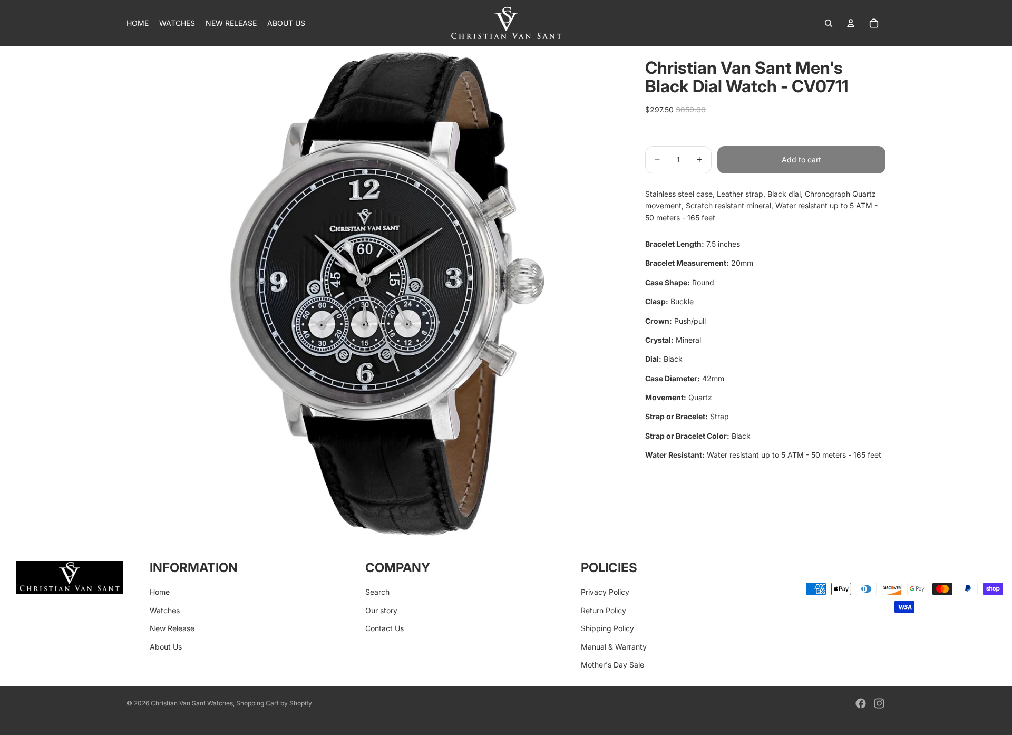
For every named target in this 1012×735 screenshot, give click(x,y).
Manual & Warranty (614, 646)
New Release (172, 628)
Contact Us (384, 628)
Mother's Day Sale (612, 664)
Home (160, 591)
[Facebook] (860, 703)
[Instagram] (879, 703)
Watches (165, 609)
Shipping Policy (607, 628)
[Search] (828, 23)
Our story (381, 609)
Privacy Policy (605, 591)
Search (377, 591)
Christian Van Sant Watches (192, 703)
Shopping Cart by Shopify (274, 703)
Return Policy (603, 609)
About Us (166, 646)
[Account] (850, 23)
